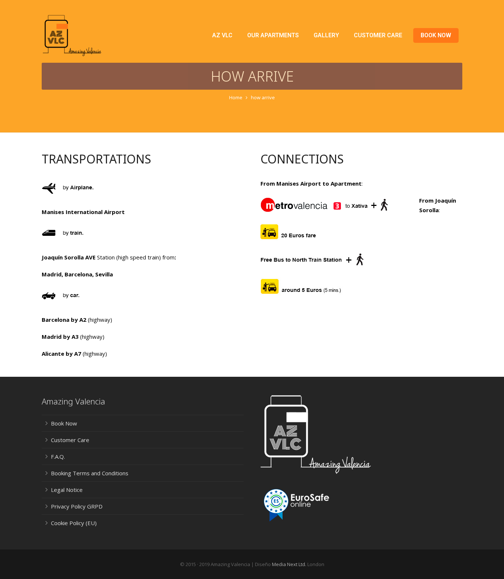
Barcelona (78, 274)
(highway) (99, 319)
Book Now (64, 423)
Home (235, 97)
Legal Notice (67, 489)
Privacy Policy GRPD (77, 506)
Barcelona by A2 (64, 319)
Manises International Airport (83, 212)
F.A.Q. (58, 456)
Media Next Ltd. (289, 564)
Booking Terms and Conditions (89, 473)
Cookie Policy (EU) (74, 523)
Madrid (52, 274)
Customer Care (70, 440)
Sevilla (104, 274)
